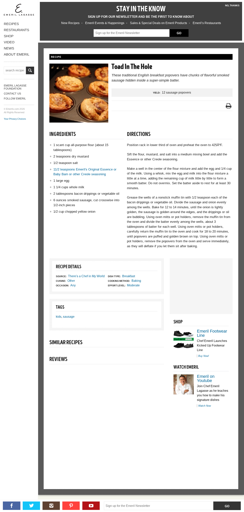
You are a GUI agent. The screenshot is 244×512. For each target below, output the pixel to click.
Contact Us (12, 93)
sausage (69, 316)
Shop (9, 36)
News (9, 48)
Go (227, 506)
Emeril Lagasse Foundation (15, 87)
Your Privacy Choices (15, 119)
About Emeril (16, 54)
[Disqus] (106, 420)
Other (71, 280)
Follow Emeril (15, 98)
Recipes (11, 24)
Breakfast (128, 276)
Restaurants (16, 30)
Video (9, 42)
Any (73, 285)
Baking (136, 280)
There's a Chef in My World (86, 276)
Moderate (133, 285)
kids (58, 316)
